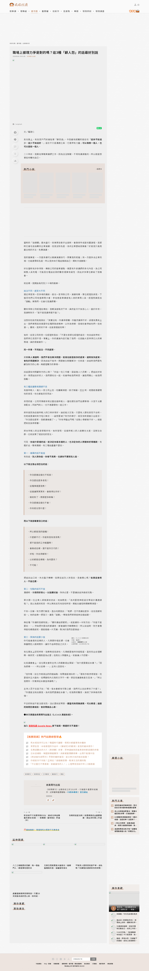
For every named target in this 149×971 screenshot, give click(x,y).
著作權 (71, 964)
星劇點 (66, 11)
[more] (99, 169)
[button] (15, 146)
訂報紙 (94, 964)
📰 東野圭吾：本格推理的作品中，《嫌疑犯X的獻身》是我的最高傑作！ (60, 746)
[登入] (135, 5)
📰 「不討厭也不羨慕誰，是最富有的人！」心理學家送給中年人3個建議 (60, 763)
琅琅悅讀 (12, 43)
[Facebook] (15, 132)
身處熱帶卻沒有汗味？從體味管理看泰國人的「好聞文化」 (126, 830)
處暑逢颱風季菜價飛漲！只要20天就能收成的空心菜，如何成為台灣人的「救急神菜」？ (26, 896)
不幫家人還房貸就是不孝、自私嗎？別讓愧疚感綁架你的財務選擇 (89, 868)
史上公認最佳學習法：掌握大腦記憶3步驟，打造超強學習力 (126, 812)
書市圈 (34, 11)
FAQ (45, 964)
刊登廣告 (39, 964)
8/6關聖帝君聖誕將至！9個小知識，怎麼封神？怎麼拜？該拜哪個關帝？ (126, 818)
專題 (76, 11)
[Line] (15, 139)
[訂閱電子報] (133, 11)
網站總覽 (110, 964)
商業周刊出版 (31, 56)
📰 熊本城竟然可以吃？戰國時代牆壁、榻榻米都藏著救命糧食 (56, 742)
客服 (49, 964)
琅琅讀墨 (100, 11)
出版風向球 (26, 43)
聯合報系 (87, 964)
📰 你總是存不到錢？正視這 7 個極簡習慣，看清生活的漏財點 (56, 760)
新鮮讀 (13, 11)
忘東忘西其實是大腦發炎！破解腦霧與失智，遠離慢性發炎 (57, 866)
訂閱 (93, 959)
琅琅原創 (87, 11)
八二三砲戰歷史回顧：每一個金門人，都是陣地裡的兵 (26, 866)
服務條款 (65, 964)
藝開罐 (45, 11)
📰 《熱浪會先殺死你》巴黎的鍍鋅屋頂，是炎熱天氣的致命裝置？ (57, 756)
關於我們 (102, 964)
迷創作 (56, 11)
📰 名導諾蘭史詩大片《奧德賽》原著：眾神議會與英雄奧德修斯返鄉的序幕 (62, 749)
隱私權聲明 (78, 964)
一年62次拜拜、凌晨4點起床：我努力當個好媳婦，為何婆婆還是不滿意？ (126, 824)
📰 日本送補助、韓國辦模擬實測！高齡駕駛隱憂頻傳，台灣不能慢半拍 (60, 753)
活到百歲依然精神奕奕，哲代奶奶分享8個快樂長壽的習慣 (126, 806)
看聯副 (23, 11)
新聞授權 (56, 964)
